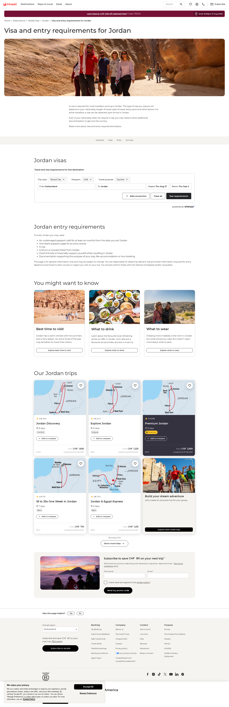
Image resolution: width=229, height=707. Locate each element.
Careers (119, 644)
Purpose (168, 625)
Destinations (27, 4)
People (167, 639)
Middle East (33, 20)
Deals (59, 4)
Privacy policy (121, 648)
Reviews (143, 644)
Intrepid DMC (121, 639)
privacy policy (143, 582)
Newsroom (144, 648)
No (80, 613)
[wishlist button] (81, 385)
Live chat (144, 634)
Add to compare (48, 438)
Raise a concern (146, 653)
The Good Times (122, 634)
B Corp (167, 629)
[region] (114, 250)
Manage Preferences (88, 693)
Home (7, 20)
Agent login (96, 658)
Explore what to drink (114, 350)
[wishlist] (190, 4)
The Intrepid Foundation (175, 634)
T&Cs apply (57, 641)
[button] (81, 385)
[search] (171, 4)
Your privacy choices (127, 653)
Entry (119, 140)
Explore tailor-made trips (169, 529)
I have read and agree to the (129, 582)
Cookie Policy (29, 699)
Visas (110, 140)
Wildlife (167, 648)
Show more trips (112, 543)
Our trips (129, 140)
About (68, 4)
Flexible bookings (99, 648)
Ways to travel (45, 4)
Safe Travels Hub (98, 639)
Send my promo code (118, 590)
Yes (71, 613)
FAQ (142, 639)
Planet (167, 644)
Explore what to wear (169, 350)
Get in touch (145, 629)
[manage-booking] (197, 4)
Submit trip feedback (100, 634)
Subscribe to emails (60, 648)
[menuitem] (9, 4)
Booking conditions (99, 653)
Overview (100, 140)
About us (119, 629)
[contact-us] (203, 4)
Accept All (88, 687)
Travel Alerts (96, 644)
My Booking (96, 629)
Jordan (45, 20)
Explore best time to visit (59, 350)
